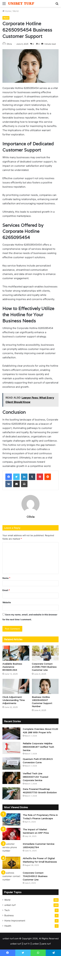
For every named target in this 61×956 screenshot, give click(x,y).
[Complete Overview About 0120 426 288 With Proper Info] (11, 733)
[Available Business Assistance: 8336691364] (15, 653)
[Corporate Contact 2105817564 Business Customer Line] (45, 653)
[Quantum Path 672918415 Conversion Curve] (11, 763)
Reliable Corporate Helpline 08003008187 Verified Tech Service (38, 747)
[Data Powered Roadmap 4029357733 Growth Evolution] (11, 793)
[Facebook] (8, 477)
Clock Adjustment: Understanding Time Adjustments (13, 700)
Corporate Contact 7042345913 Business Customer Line (35, 876)
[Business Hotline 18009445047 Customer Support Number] (45, 686)
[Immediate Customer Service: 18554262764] (11, 848)
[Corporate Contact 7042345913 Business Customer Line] (11, 877)
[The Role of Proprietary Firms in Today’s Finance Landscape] (11, 819)
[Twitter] (16, 477)
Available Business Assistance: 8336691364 (12, 666)
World (16, 11)
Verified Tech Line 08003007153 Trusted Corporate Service (35, 777)
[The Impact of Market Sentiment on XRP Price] (11, 834)
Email (6, 590)
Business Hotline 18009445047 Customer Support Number (42, 702)
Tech (7, 910)
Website (6, 602)
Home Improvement (14, 920)
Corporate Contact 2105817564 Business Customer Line (44, 666)
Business (9, 915)
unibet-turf (10, 905)
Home (7, 11)
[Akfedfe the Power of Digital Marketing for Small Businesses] (11, 863)
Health (7, 926)
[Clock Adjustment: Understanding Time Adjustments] (15, 686)
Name (6, 578)
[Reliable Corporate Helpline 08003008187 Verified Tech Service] (11, 748)
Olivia (9, 44)
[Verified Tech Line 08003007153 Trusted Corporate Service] (11, 778)
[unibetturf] (21, 3)
